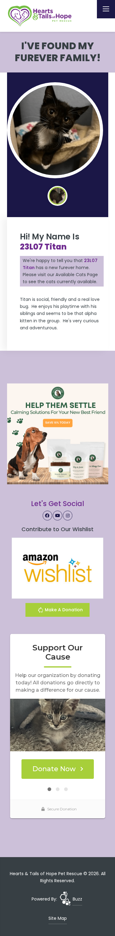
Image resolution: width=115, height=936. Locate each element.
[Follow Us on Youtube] (58, 515)
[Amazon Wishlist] (58, 568)
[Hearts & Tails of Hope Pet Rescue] (40, 16)
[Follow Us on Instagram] (68, 515)
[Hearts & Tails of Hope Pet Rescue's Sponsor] (57, 434)
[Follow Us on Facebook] (47, 515)
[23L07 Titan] (55, 130)
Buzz (77, 899)
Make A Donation (63, 610)
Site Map (57, 918)
